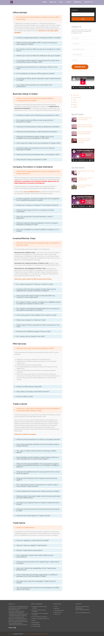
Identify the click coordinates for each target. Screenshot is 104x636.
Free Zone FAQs (36, 626)
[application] (82, 82)
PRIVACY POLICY (27, 634)
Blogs (74, 104)
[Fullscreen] (92, 87)
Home (44, 2)
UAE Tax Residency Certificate (39, 616)
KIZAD (33, 620)
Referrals (77, 2)
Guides (68, 2)
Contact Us (88, 2)
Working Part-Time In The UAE (86, 172)
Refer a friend (58, 612)
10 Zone (11, 634)
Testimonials (77, 97)
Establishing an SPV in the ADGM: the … (85, 179)
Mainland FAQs (36, 624)
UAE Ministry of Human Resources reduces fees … (85, 125)
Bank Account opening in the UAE (40, 618)
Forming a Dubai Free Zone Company (85, 118)
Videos (75, 102)
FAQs (74, 100)
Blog (61, 2)
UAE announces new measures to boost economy (84, 140)
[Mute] (90, 87)
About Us (52, 2)
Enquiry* (73, 58)
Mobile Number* (75, 52)
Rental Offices (35, 622)
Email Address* (75, 47)
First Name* (74, 35)
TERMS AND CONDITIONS (40, 634)
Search (83, 19)
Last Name (74, 41)
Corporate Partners (59, 610)
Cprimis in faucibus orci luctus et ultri (85, 186)
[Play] (73, 87)
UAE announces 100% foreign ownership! (84, 132)
